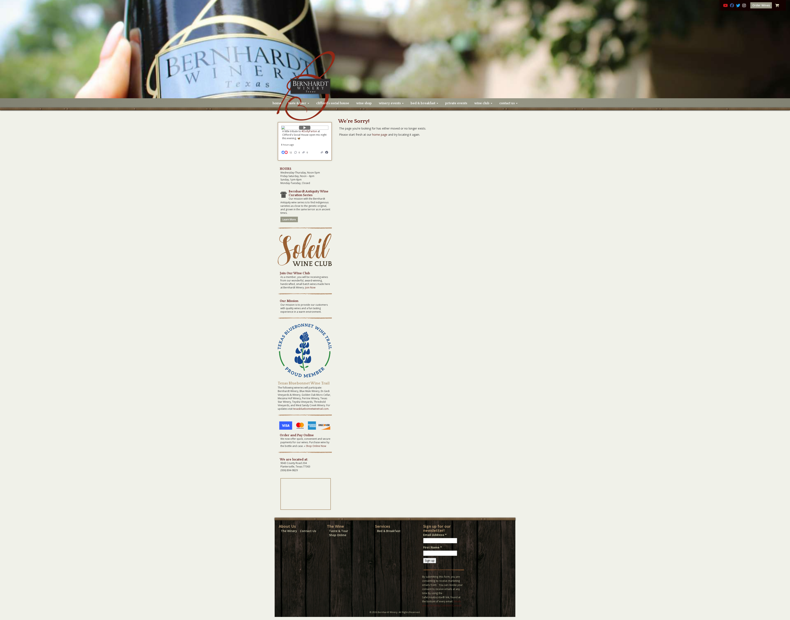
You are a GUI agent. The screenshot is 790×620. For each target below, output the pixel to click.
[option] (395, 49)
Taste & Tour (338, 531)
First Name (432, 547)
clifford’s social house (332, 103)
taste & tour (297, 103)
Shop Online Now (316, 446)
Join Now (310, 287)
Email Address (435, 535)
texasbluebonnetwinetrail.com (311, 409)
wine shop (364, 103)
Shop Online (337, 535)
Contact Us (308, 531)
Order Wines (761, 5)
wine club (482, 103)
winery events (390, 103)
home (277, 103)
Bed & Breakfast (389, 531)
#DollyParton (309, 131)
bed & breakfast (423, 103)
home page (379, 134)
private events (456, 103)
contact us (507, 103)
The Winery (289, 531)
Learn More (289, 219)
